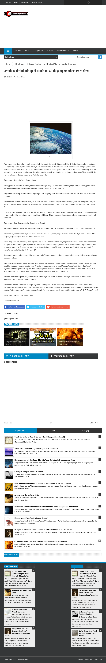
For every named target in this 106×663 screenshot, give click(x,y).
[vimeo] (77, 2)
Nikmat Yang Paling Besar (23, 295)
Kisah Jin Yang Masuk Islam (24, 180)
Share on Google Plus (60, 307)
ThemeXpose (97, 660)
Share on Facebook (16, 307)
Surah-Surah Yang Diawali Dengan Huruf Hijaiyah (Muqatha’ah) (20, 573)
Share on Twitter (38, 307)
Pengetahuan (63, 51)
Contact (8, 2)
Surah (50, 51)
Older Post (94, 423)
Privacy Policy (37, 2)
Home (51, 423)
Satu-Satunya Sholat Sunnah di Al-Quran (29, 223)
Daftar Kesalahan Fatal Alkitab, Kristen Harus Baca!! (88, 633)
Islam (27, 51)
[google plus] (99, 2)
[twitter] (72, 2)
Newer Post (8, 423)
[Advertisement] (68, 26)
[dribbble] (88, 2)
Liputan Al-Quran (23, 660)
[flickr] (83, 2)
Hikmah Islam (20, 77)
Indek (75, 51)
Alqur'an (38, 51)
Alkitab (17, 51)
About (16, 2)
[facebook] (67, 2)
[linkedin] (94, 2)
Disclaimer (25, 2)
